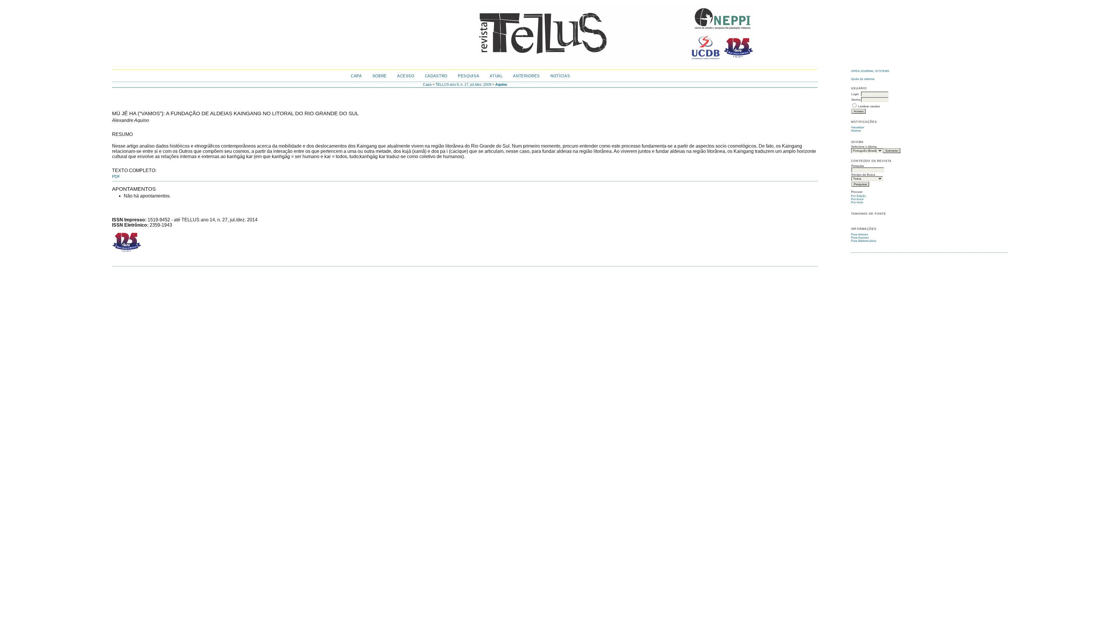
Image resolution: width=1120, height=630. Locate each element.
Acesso (405, 76)
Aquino (501, 85)
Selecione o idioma (864, 146)
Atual (496, 76)
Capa (356, 76)
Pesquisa (468, 76)
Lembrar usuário (869, 106)
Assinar (856, 130)
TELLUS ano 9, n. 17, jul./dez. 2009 (463, 85)
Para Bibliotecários (863, 240)
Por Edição (858, 195)
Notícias (560, 76)
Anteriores (526, 76)
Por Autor (857, 199)
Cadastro (436, 76)
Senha (855, 99)
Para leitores (859, 234)
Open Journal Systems (870, 71)
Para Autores (860, 237)
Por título (857, 202)
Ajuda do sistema (862, 78)
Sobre (379, 76)
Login (855, 94)
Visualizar (857, 127)
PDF (116, 176)
